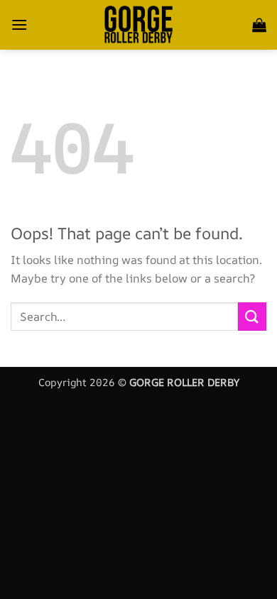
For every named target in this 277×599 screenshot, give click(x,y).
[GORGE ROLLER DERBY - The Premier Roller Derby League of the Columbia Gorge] (138, 25)
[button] (19, 24)
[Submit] (252, 316)
